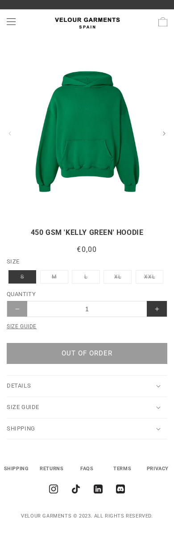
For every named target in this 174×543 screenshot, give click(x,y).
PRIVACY (158, 469)
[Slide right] (164, 133)
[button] (11, 22)
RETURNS (51, 469)
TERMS (122, 469)
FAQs (86, 469)
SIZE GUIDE (22, 326)
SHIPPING (16, 469)
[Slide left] (10, 133)
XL (123, 278)
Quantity (21, 294)
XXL (154, 278)
